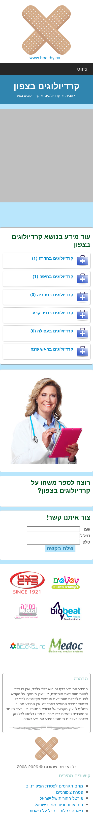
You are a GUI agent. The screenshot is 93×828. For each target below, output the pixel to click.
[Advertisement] (46, 155)
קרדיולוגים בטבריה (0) (51, 294)
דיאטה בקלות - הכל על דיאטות (55, 810)
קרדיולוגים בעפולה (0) (52, 330)
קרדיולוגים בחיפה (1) (53, 276)
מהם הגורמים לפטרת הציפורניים (54, 785)
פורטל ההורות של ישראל (61, 798)
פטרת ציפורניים (69, 792)
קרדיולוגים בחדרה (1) (52, 258)
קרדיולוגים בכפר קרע (52, 312)
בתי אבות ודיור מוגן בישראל (59, 804)
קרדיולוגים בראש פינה (52, 348)
